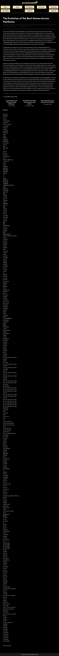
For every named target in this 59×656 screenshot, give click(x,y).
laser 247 (5, 500)
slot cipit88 (5, 362)
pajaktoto (5, 445)
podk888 (5, 230)
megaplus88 (5, 477)
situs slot (5, 267)
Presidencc (5, 624)
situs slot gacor (6, 539)
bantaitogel (5, 132)
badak (4, 352)
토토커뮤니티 (6, 612)
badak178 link (6, 320)
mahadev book (6, 507)
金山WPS (5, 316)
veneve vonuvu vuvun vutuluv (9, 607)
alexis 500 (5, 492)
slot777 (4, 158)
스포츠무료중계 (6, 468)
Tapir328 (5, 173)
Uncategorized (23, 27)
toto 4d (4, 117)
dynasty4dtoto (6, 560)
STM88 (4, 325)
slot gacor (5, 218)
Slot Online (5, 630)
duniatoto (5, 553)
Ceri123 (4, 271)
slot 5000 (5, 463)
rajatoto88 (5, 475)
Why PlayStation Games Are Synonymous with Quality (29, 102)
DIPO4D (5, 497)
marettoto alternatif (7, 421)
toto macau (5, 251)
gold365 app (5, 308)
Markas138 (5, 571)
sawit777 (5, 526)
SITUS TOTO (5, 436)
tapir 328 (5, 244)
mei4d (4, 426)
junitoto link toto (6, 431)
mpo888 (5, 561)
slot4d (4, 136)
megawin (5, 451)
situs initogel (5, 126)
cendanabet (5, 629)
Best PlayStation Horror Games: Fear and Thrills (47, 101)
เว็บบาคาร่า (5, 229)
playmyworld (6, 303)
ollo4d (4, 512)
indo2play (5, 536)
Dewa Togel (5, 605)
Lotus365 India (6, 531)
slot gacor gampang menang (9, 433)
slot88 (4, 134)
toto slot (5, 119)
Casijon (4, 163)
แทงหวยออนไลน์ (6, 448)
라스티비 (5, 533)
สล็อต (4, 146)
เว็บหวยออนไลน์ (6, 121)
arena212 (5, 252)
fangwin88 (5, 131)
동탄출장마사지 (6, 514)
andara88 (5, 625)
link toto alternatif (7, 428)
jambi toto (5, 576)
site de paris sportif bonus (8, 424)
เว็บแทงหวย (5, 340)
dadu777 (5, 198)
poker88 (5, 441)
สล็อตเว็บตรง (5, 115)
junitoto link (5, 409)
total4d (4, 549)
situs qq (4, 485)
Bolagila (4, 600)
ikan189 (4, 313)
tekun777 (5, 565)
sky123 (4, 186)
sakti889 (5, 502)
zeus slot (5, 482)
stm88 (4, 443)
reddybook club (6, 504)
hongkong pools (6, 458)
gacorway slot (6, 281)
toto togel (5, 196)
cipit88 (4, 178)
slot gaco (5, 374)
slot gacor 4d (6, 161)
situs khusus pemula (7, 429)
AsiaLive (5, 598)
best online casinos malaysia (9, 595)
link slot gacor (6, 143)
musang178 (5, 215)
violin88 (4, 617)
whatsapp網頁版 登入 (7, 318)
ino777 (4, 418)
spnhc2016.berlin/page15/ (8, 423)
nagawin (5, 578)
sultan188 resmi (6, 156)
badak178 (5, 127)
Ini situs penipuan (6, 330)
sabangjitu (5, 581)
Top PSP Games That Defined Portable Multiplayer (11, 102)
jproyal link (5, 413)
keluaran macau (6, 603)
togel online (5, 122)
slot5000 (5, 627)
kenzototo (5, 487)
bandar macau (6, 289)
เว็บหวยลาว (5, 114)
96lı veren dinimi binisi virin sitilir (10, 235)
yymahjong (5, 521)
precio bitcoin (6, 416)
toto (4, 149)
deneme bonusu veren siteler (9, 588)
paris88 (4, 620)
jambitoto (5, 575)
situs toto (5, 151)
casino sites (5, 534)
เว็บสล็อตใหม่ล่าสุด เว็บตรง (8, 185)
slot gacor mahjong (7, 124)
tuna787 (4, 213)
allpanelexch (5, 506)
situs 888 (5, 551)
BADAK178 (5, 188)
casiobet (5, 583)
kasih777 (5, 440)
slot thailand (5, 435)
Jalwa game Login (7, 484)
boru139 (4, 490)
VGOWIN (5, 332)
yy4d (4, 541)
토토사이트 (5, 602)
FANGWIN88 (5, 190)
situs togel (5, 278)
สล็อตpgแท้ (5, 166)
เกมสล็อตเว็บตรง (6, 225)
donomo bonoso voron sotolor (9, 614)
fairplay (4, 509)
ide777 (4, 414)
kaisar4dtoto (6, 558)
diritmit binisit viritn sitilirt (8, 609)
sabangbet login (6, 586)
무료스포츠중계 (6, 641)
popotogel (5, 154)
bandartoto (5, 529)
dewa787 (5, 208)
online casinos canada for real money (11, 495)
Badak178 (5, 274)
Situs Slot (5, 556)
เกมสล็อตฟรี (5, 183)
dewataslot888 (6, 543)
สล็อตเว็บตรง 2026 (7, 234)
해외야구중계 (6, 408)
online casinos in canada (8, 511)
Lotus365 (5, 517)
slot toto (5, 570)
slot (4, 175)
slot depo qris (6, 489)
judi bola (5, 259)
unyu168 (4, 568)
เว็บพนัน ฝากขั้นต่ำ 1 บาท (8, 159)
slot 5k (4, 164)
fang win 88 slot (6, 386)
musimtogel (5, 566)
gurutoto (5, 293)
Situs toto (5, 460)
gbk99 (4, 323)
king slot (4, 615)
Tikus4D (4, 337)
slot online (5, 593)
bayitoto (5, 153)
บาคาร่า (4, 456)
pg (3, 522)
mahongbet (5, 139)
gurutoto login (6, 301)
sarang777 (5, 438)
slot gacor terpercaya (8, 622)
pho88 (47, 77)
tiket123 (4, 524)
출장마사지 (5, 516)
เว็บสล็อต (5, 137)
